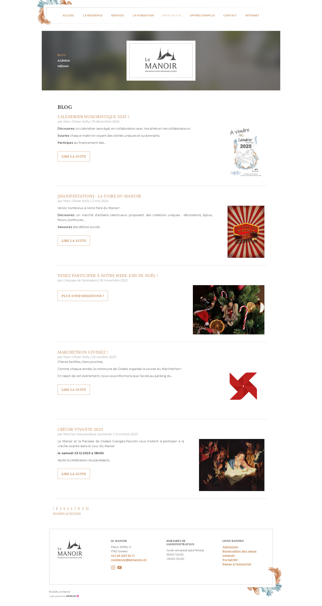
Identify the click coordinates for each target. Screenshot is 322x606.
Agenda (64, 60)
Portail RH (230, 560)
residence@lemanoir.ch (128, 560)
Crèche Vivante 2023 (80, 429)
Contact (230, 15)
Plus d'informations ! (82, 296)
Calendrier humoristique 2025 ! (93, 116)
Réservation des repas (239, 551)
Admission (230, 547)
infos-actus (171, 15)
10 (87, 508)
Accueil (68, 15)
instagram (113, 567)
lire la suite (73, 156)
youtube (119, 567)
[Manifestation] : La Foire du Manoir (99, 196)
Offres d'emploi (202, 15)
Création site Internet (67, 596)
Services (117, 15)
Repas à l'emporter (237, 564)
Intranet (252, 15)
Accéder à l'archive (67, 513)
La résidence (92, 15)
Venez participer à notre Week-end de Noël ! (108, 275)
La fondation (143, 15)
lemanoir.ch (161, 59)
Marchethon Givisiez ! (83, 352)
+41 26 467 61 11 (123, 555)
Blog (62, 55)
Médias (63, 66)
